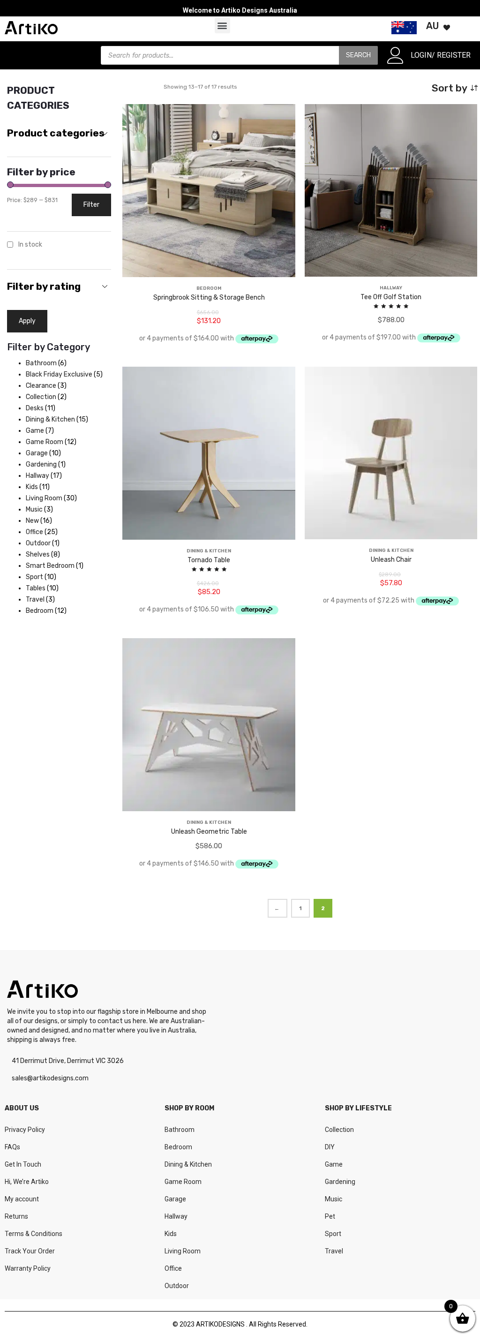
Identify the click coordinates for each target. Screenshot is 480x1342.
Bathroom (180, 1129)
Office (173, 1268)
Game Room (183, 1181)
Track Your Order (30, 1251)
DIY (330, 1147)
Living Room (183, 1251)
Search (358, 55)
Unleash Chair (391, 560)
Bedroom (178, 1147)
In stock (30, 245)
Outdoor (177, 1285)
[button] (222, 25)
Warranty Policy (28, 1268)
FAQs (12, 1147)
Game (334, 1164)
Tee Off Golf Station (390, 297)
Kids (171, 1233)
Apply (27, 321)
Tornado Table (209, 560)
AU (432, 25)
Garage (175, 1199)
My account (22, 1199)
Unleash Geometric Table (209, 832)
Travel (334, 1251)
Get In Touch (23, 1164)
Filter (91, 205)
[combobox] (59, 133)
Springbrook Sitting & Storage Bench (209, 298)
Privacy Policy (25, 1129)
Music (333, 1199)
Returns (16, 1216)
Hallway (176, 1216)
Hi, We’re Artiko (27, 1181)
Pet (330, 1216)
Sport (333, 1233)
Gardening (340, 1181)
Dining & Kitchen (188, 1164)
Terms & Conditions (33, 1233)
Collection (339, 1129)
